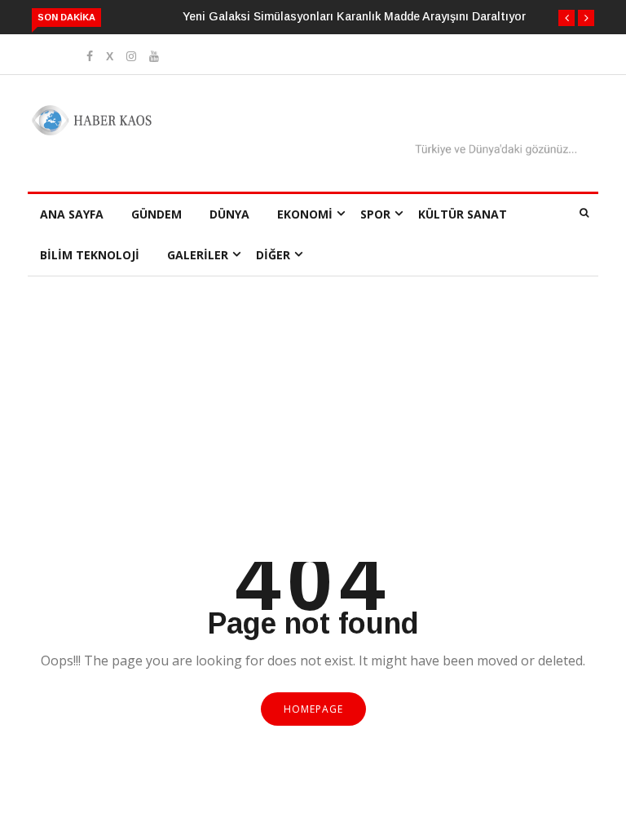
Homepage (313, 709)
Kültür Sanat (462, 214)
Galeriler (197, 255)
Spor (375, 214)
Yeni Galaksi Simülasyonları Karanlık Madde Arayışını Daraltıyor (354, 16)
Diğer (273, 255)
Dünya (229, 214)
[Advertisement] (313, 439)
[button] (566, 18)
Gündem (156, 214)
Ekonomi (305, 214)
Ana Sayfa (72, 214)
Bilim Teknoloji (89, 255)
